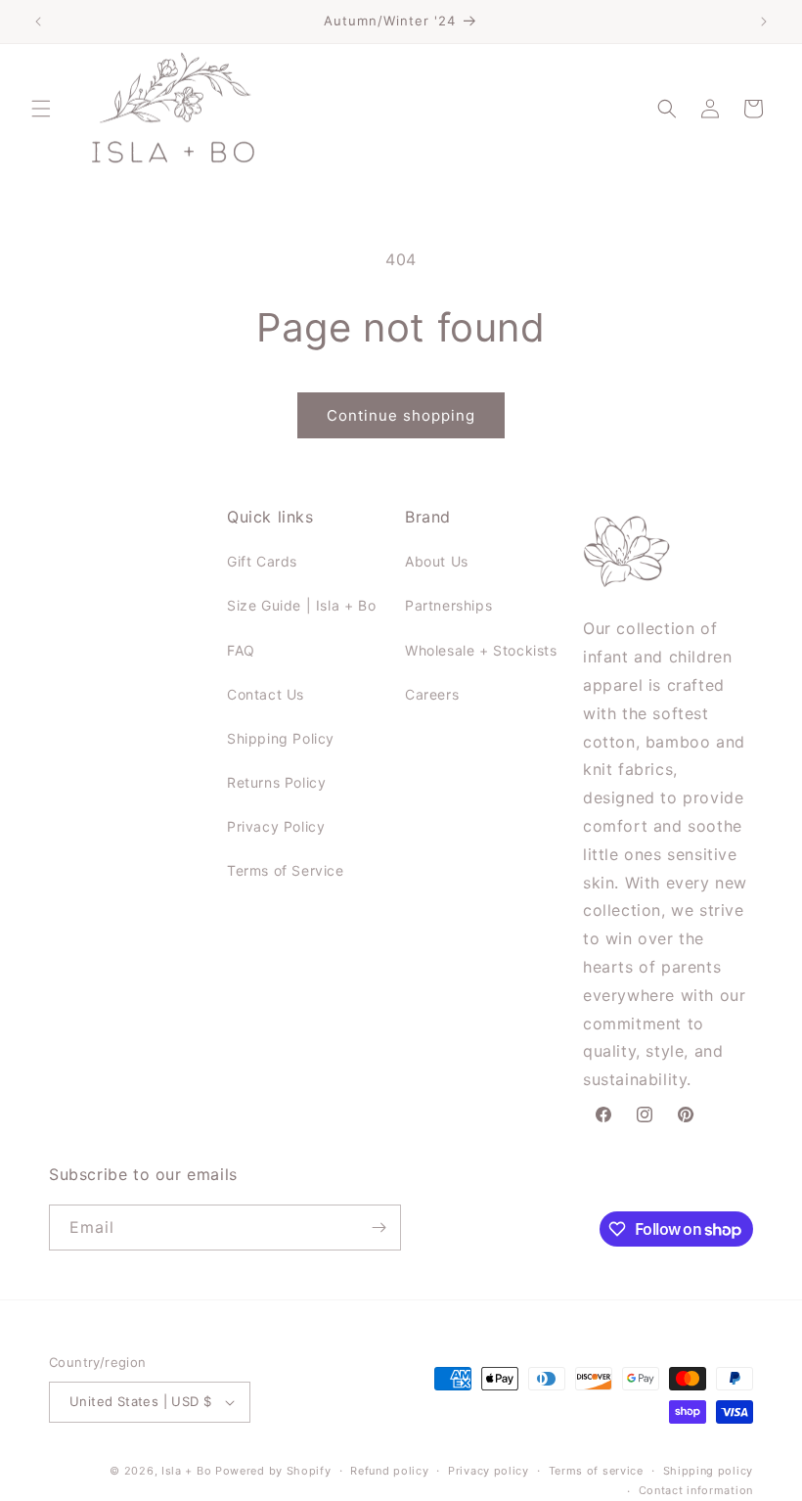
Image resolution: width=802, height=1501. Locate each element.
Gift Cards (262, 561)
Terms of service (596, 1471)
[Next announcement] (763, 21)
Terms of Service (285, 870)
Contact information (696, 1490)
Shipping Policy (280, 738)
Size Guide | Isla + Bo (301, 605)
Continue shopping (401, 415)
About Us (436, 561)
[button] (41, 108)
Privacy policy (488, 1471)
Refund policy (389, 1471)
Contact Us (265, 694)
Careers (432, 694)
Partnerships (448, 605)
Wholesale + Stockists (481, 650)
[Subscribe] (378, 1228)
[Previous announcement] (38, 21)
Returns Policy (276, 782)
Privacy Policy (276, 826)
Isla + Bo (186, 1471)
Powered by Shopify (273, 1471)
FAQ (241, 650)
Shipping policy (708, 1471)
